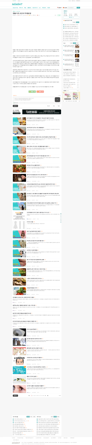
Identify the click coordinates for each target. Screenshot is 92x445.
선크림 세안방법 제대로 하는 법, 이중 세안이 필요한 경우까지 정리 (41, 184)
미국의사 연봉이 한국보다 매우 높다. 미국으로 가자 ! (36, 223)
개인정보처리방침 (20, 437)
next (61, 219)
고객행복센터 (72, 437)
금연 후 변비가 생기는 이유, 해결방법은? (35, 127)
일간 (28, 416)
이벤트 (48, 7)
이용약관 (13, 437)
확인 (57, 99)
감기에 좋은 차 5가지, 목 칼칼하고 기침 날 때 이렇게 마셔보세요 (40, 118)
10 (45, 395)
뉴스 (40, 7)
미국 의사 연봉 (30, 221)
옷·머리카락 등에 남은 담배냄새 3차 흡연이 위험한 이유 (24, 321)
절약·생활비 (65, 15)
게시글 (74, 22)
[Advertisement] (67, 4)
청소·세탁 (70, 15)
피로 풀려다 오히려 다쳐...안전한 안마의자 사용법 (23, 297)
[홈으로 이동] (17, 4)
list (61, 218)
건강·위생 (65, 14)
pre (61, 216)
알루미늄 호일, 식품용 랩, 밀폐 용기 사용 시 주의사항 (24, 305)
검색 (78, 7)
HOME (61, 213)
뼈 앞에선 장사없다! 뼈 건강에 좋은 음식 (35, 240)
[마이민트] (14, 1)
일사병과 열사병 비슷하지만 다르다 (34, 338)
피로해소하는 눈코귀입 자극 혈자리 (34, 357)
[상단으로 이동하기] (60, 395)
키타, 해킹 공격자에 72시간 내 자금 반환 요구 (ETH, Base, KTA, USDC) (69, 55)
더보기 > (78, 90)
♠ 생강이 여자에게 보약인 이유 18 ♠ (34, 278)
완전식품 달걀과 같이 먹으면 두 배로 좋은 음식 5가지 (38, 155)
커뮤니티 (21, 7)
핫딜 (25, 7)
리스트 (48, 105)
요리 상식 (70, 14)
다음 (58, 105)
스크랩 (59, 15)
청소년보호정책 (46, 437)
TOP (61, 215)
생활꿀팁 (75, 14)
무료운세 (44, 7)
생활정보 (29, 7)
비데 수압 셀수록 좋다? (32, 329)
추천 (74, 43)
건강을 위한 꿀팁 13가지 (32, 287)
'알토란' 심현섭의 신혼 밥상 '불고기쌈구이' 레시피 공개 (69, 46)
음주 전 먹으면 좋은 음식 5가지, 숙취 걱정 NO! (37, 174)
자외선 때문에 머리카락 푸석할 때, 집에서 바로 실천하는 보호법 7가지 (41, 203)
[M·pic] (19, 1)
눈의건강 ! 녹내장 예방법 (32, 250)
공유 (55, 15)
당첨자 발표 (66, 437)
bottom (61, 222)
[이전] (63, 101)
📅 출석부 (59, 7)
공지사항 (59, 437)
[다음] (79, 101)
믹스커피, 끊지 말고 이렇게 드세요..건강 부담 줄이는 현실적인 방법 (41, 136)
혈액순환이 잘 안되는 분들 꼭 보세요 (34, 348)
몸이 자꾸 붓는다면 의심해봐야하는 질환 (35, 259)
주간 (31, 416)
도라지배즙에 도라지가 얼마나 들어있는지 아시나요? (38, 212)
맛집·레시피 (35, 7)
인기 (71, 43)
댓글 (61, 221)
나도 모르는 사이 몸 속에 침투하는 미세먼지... (36, 367)
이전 (54, 105)
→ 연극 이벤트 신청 (17, 113)
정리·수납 (76, 15)
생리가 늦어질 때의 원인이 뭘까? (34, 231)
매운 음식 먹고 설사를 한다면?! (33, 165)
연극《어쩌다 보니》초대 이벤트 (71, 101)
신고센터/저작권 (38, 437)
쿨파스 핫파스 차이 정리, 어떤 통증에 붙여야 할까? (37, 146)
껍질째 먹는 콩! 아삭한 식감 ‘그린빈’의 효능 (36, 269)
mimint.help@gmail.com (66, 442)
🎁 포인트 (65, 7)
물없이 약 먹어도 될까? (32, 376)
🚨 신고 (38, 15)
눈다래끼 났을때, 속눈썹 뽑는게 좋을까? (35, 385)
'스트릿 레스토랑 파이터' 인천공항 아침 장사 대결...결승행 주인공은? (69, 60)
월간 (34, 416)
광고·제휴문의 (53, 437)
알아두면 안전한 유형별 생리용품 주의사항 (22, 313)
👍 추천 (30, 15)
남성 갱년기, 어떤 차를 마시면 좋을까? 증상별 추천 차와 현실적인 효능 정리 (43, 193)
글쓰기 (15, 105)
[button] (69, 1)
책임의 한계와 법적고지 (29, 437)
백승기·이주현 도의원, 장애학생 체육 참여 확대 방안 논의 (69, 51)
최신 (77, 43)
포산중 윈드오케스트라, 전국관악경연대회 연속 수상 (69, 64)
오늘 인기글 (15, 7)
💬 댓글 (34, 15)
